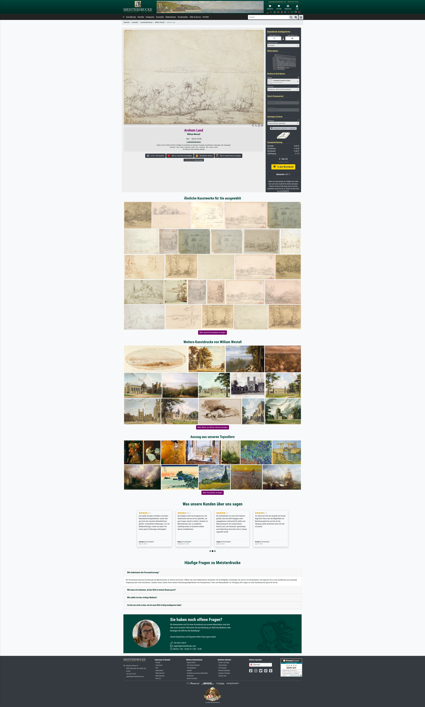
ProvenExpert (149, 542)
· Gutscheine (190, 676)
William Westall (159, 22)
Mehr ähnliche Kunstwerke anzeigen (212, 332)
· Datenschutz (159, 670)
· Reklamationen (160, 676)
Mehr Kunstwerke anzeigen (212, 493)
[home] (123, 17)
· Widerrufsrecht (159, 673)
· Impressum (158, 665)
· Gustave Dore (222, 676)
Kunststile (160, 17)
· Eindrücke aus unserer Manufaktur (197, 673)
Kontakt (206, 17)
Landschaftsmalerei (146, 22)
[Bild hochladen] (301, 17)
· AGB (156, 668)
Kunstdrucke (131, 17)
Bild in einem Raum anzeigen (230, 156)
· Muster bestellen (191, 678)
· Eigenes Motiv (191, 662)
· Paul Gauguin (222, 668)
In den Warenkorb (285, 166)
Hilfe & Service (195, 17)
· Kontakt (157, 662)
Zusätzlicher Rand (272, 43)
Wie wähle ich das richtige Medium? (142, 597)
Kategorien (150, 17)
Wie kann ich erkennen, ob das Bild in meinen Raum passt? (151, 590)
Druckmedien (183, 17)
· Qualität (189, 670)
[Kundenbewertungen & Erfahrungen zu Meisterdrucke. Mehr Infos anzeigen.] (291, 667)
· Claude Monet (222, 665)
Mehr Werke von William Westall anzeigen (213, 427)
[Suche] (291, 17)
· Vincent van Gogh (223, 662)
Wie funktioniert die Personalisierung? (143, 572)
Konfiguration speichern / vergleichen (284, 128)
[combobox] (283, 45)
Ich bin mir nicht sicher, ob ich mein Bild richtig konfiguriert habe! (154, 605)
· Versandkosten (191, 668)
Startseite (126, 22)
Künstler (141, 17)
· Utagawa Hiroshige (224, 673)
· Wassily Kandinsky (224, 670)
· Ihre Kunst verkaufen (193, 665)
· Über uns (158, 678)
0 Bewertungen (198, 160)
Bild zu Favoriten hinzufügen (181, 156)
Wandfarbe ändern (205, 156)
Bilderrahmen (171, 17)
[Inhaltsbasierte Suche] (296, 17)
